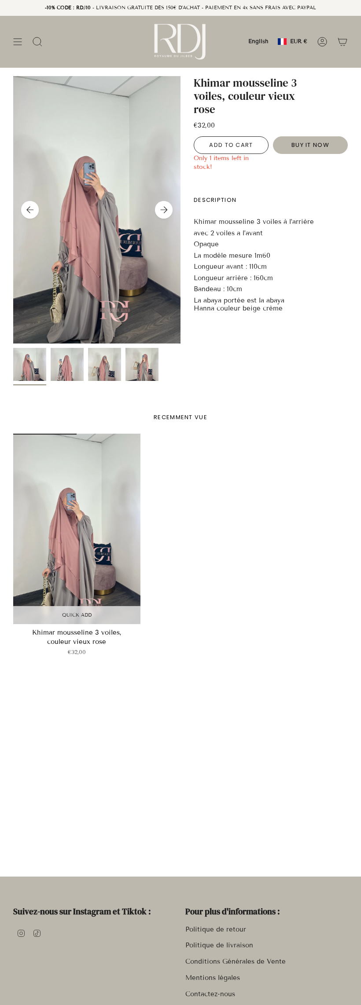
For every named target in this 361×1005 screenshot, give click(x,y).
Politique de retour (215, 929)
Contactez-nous (210, 994)
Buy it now (310, 145)
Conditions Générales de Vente (235, 961)
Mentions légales (212, 978)
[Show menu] (17, 41)
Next (164, 210)
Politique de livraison (219, 945)
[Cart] (342, 41)
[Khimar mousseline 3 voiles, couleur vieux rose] (76, 529)
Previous (30, 210)
